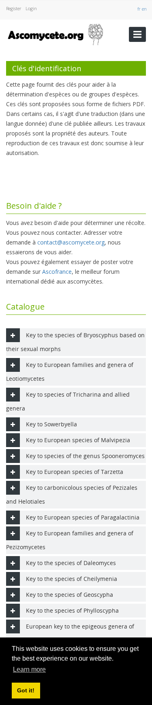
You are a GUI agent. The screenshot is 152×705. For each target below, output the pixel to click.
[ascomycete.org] (55, 33)
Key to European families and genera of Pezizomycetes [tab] (69, 540)
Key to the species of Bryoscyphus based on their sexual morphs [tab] (75, 342)
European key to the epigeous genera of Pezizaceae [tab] (70, 633)
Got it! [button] (25, 690)
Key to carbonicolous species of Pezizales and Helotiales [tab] (71, 494)
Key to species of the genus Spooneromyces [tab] (85, 456)
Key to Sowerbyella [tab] (51, 424)
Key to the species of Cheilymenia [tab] (71, 579)
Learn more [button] (29, 669)
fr (139, 9)
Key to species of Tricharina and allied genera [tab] (68, 401)
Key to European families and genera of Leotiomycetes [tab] (69, 371)
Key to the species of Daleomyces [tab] (71, 563)
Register (13, 8)
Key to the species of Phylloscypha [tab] (72, 610)
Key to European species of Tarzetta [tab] (74, 472)
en (145, 9)
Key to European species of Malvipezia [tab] (78, 440)
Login (31, 8)
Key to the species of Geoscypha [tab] (69, 594)
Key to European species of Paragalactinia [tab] (82, 517)
